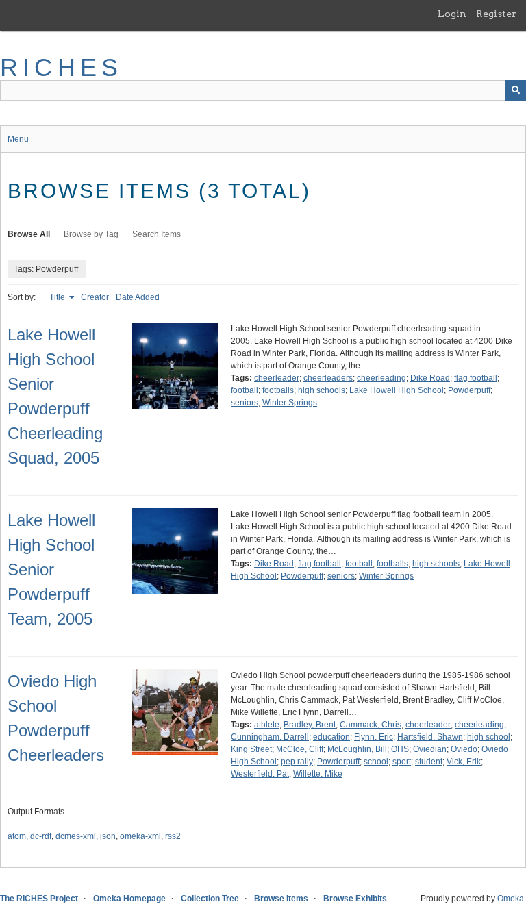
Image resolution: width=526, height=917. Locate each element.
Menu (18, 139)
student (428, 761)
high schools (321, 390)
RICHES (61, 67)
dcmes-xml (75, 836)
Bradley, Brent (310, 724)
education (331, 737)
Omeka (510, 898)
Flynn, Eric (373, 737)
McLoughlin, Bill (357, 749)
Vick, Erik (464, 761)
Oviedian (430, 749)
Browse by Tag (91, 234)
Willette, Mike (317, 774)
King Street (251, 749)
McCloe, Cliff (299, 749)
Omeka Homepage (129, 898)
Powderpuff (469, 390)
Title (58, 297)
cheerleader (276, 378)
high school (488, 737)
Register (496, 13)
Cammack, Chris (370, 724)
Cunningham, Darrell (270, 737)
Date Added (138, 297)
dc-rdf (40, 836)
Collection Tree (210, 898)
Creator (95, 297)
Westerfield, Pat (260, 774)
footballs (278, 390)
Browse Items (281, 898)
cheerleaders (328, 378)
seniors (244, 402)
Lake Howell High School (396, 390)
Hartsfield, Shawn (430, 737)
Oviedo (464, 749)
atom (17, 836)
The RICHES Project (39, 898)
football (244, 390)
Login (452, 13)
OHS (400, 749)
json (108, 836)
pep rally (297, 761)
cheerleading (381, 378)
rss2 (173, 836)
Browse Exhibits (355, 898)
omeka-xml (140, 836)
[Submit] (515, 90)
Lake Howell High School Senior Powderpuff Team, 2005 (51, 569)
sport (401, 761)
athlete (266, 724)
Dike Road (430, 378)
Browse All (29, 234)
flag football (475, 378)
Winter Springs (289, 402)
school (376, 761)
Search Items (156, 234)
